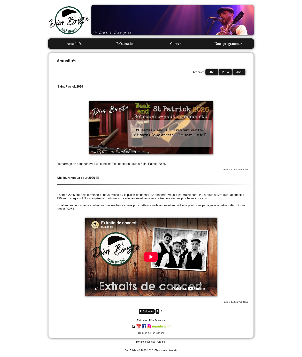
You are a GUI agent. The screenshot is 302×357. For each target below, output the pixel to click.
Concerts (176, 44)
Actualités (74, 44)
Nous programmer (228, 44)
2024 (225, 72)
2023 (212, 72)
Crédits (161, 341)
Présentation (125, 44)
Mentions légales (145, 341)
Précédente (146, 311)
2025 (239, 72)
